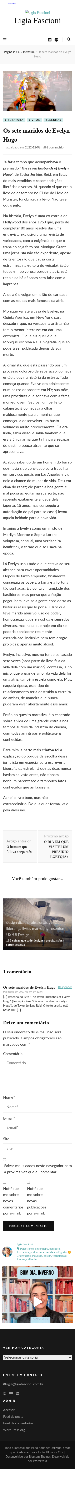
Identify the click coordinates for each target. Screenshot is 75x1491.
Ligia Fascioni (37, 20)
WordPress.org (14, 1430)
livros (34, 120)
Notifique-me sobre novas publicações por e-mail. (36, 1201)
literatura (14, 120)
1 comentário (55, 147)
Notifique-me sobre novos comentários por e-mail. (13, 1201)
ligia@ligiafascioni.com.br (24, 1384)
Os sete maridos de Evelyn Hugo (29, 987)
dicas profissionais (33, 923)
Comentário (12, 1054)
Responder (65, 987)
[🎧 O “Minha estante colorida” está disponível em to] (37, 1301)
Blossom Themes (40, 1456)
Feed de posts (13, 1416)
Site (6, 1139)
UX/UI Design (17, 935)
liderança (13, 929)
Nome (9, 1098)
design (11, 923)
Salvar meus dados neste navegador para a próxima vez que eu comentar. (38, 1169)
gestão (54, 923)
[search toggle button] (69, 39)
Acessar (9, 1410)
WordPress (40, 1461)
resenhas (53, 120)
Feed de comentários (18, 1423)
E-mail (9, 1118)
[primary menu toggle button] (4, 40)
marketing (40, 929)
